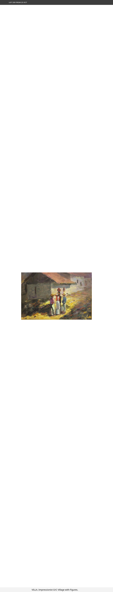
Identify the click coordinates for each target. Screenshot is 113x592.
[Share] (105, 2)
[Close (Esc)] (110, 2)
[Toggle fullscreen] (100, 2)
